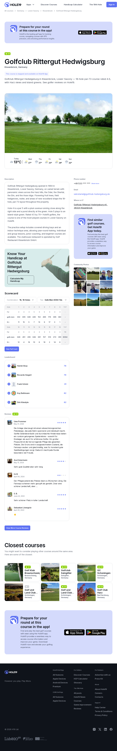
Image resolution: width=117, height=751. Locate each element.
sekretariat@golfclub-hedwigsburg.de (92, 194)
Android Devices (60, 682)
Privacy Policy (101, 715)
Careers (98, 693)
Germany (20, 11)
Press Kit (99, 679)
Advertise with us (102, 675)
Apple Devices (59, 679)
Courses (77, 701)
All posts (78, 693)
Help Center (100, 707)
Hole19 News (79, 697)
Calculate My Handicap (17, 279)
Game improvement (82, 705)
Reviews (77, 708)
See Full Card (11, 349)
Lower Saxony (33, 11)
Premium (57, 686)
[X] (99, 729)
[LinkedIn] (105, 729)
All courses (9, 11)
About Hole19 (101, 689)
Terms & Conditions (103, 711)
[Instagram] (94, 729)
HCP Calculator (81, 679)
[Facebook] (111, 729)
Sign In (112, 4)
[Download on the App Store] (85, 32)
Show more (95, 183)
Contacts (99, 697)
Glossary (78, 682)
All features (58, 675)
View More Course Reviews (17, 528)
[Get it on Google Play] (100, 32)
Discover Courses (82, 675)
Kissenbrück (48, 11)
